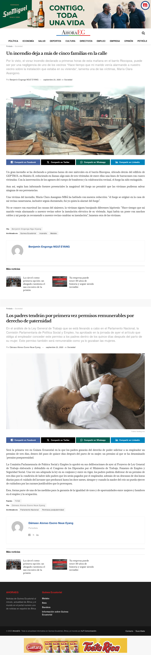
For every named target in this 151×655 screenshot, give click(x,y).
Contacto (129, 631)
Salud (41, 40)
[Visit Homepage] (73, 33)
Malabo (53, 233)
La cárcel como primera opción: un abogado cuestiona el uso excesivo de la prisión (34, 283)
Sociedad (19, 46)
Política (13, 40)
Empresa (115, 40)
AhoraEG (16, 631)
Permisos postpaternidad (53, 509)
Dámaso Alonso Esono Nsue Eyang (25, 347)
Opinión (128, 40)
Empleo (101, 40)
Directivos (86, 40)
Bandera (46, 607)
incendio (43, 233)
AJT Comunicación (88, 631)
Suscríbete (140, 631)
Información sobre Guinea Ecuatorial (55, 613)
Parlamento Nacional (29, 509)
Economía (28, 40)
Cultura (70, 40)
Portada (9, 46)
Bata (44, 602)
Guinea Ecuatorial (28, 233)
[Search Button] (143, 32)
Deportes (55, 40)
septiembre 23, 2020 (52, 79)
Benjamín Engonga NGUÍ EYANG (24, 79)
